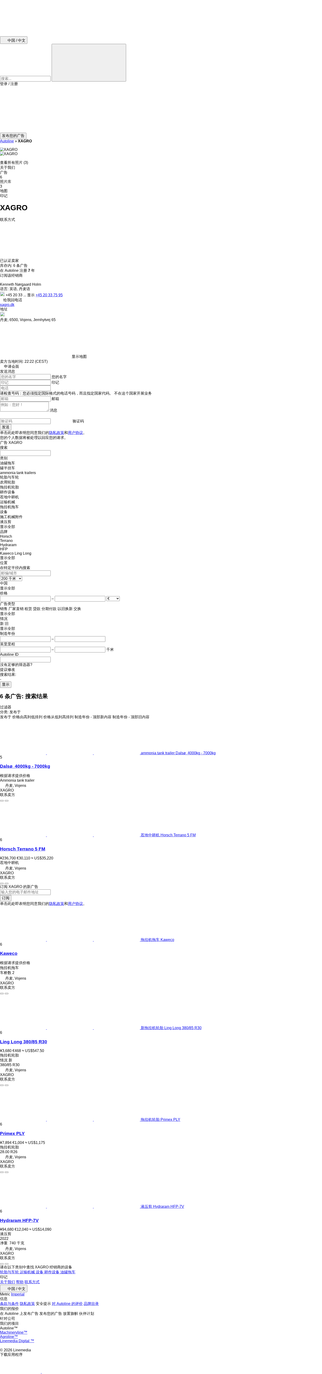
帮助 (20, 1282)
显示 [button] (31, 295)
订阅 (5, 898)
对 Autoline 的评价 (67, 1304)
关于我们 (7, 1282)
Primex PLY (12, 1133)
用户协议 (75, 433)
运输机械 (28, 1272)
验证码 (78, 421)
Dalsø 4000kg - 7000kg (25, 766)
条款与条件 (9, 1304)
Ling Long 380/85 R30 (23, 1041)
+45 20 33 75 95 (49, 295)
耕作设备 (52, 1272)
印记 (55, 382)
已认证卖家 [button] (10, 261)
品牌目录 (91, 1304)
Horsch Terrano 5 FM (22, 848)
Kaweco (8, 953)
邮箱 (55, 399)
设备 (40, 1272)
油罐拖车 (67, 1272)
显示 (5, 684)
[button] (161, 110)
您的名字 (59, 377)
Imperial (18, 1294)
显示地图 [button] (79, 357)
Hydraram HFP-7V (19, 1220)
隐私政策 (56, 433)
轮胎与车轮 (10, 1272)
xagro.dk (7, 305)
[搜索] (89, 63)
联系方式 (32, 1282)
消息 (53, 410)
